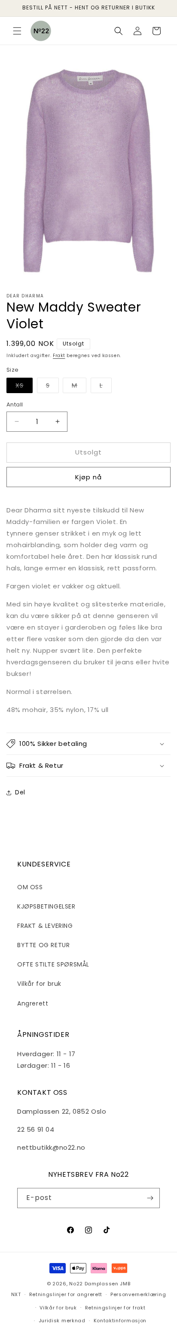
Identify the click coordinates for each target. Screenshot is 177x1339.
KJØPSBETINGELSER (46, 906)
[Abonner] (149, 1198)
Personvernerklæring (138, 1294)
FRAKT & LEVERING (45, 925)
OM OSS (30, 887)
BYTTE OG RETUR (43, 945)
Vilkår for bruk (39, 983)
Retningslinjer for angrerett (66, 1294)
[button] (17, 30)
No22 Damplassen (94, 1283)
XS (24, 387)
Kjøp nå (88, 477)
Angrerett (32, 1003)
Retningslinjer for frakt (115, 1307)
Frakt (59, 355)
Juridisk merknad (62, 1320)
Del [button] (20, 792)
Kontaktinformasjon (120, 1320)
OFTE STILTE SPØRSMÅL (53, 964)
